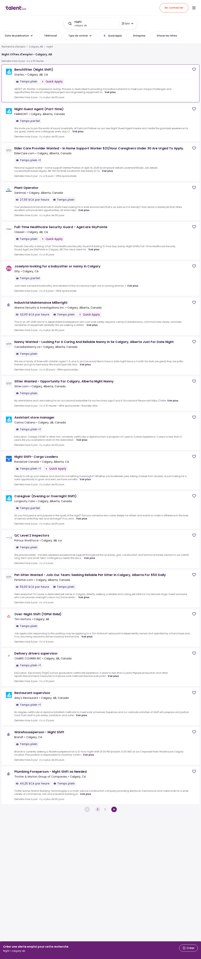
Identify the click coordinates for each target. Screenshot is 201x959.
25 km (126, 24)
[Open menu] (194, 7)
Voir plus (110, 92)
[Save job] (194, 69)
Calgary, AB (36, 47)
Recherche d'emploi (13, 47)
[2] (114, 809)
